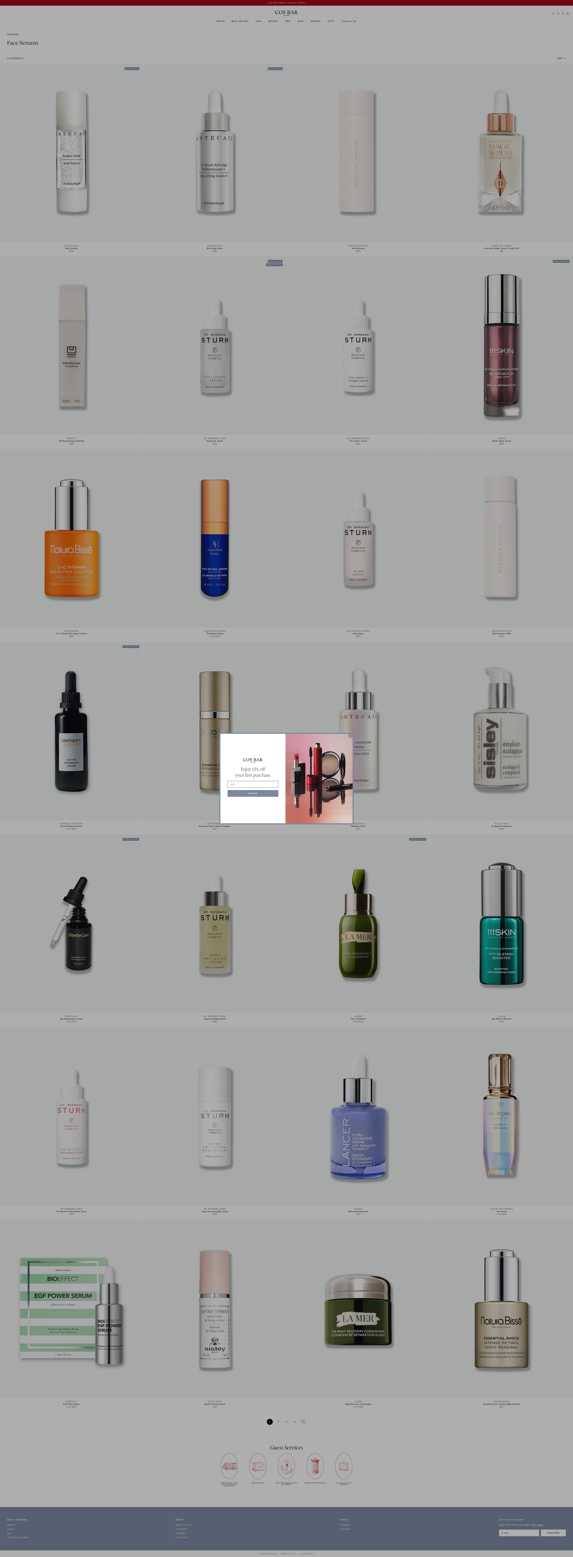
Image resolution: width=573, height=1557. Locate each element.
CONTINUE (253, 793)
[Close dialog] (350, 736)
